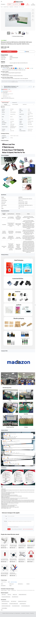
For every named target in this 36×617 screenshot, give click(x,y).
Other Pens (9, 594)
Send (9, 529)
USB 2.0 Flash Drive (21, 6)
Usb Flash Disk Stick (4, 603)
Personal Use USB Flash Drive (6, 596)
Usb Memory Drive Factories (22, 601)
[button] (32, 104)
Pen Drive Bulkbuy (4, 608)
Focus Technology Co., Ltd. (11, 613)
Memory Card (11, 583)
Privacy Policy (32, 613)
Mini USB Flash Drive (15, 596)
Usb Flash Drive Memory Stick (6, 605)
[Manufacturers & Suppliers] (18, 2)
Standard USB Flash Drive (22, 594)
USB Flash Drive (20, 583)
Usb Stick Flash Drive (23, 603)
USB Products (4, 594)
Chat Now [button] (27, 51)
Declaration (27, 613)
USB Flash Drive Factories (5, 601)
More (2, 609)
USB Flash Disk (16, 6)
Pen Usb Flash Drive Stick (15, 605)
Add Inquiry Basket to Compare (18, 36)
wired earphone (3, 585)
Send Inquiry (9, 51)
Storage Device (11, 6)
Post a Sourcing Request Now (28, 529)
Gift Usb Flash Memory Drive (25, 605)
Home (1, 6)
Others (10, 585)
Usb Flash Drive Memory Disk (13, 603)
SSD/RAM (28, 583)
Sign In (2, 98)
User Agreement (23, 613)
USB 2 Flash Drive (13, 601)
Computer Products (6, 6)
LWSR (2, 583)
